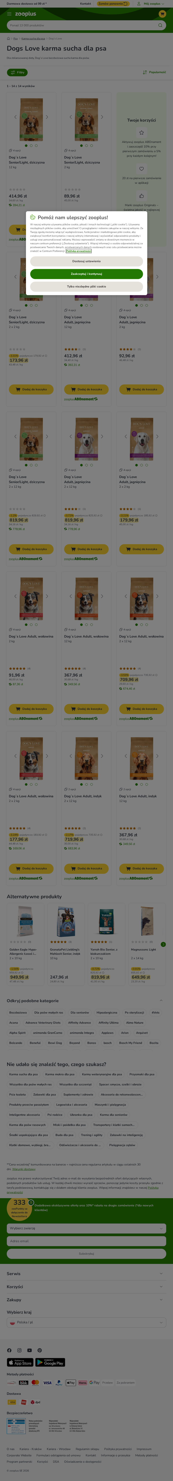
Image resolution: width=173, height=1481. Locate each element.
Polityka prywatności (78, 251)
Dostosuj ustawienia (86, 261)
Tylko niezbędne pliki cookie (86, 287)
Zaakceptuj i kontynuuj (86, 274)
